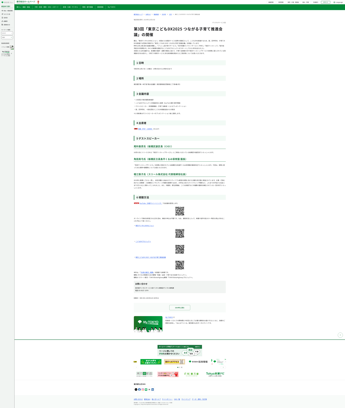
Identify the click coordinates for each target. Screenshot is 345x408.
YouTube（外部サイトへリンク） (151, 203)
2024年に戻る (179, 308)
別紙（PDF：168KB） (145, 129)
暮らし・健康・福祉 (23, 7)
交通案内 (315, 2)
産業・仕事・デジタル (70, 7)
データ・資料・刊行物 (199, 399)
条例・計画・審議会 (293, 2)
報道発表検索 (5, 43)
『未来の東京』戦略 (147, 272)
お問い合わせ (138, 399)
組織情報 (270, 2)
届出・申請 (306, 2)
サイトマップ (185, 399)
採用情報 (280, 2)
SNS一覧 (177, 399)
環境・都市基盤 (87, 7)
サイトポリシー (167, 399)
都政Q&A (147, 399)
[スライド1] (177, 367)
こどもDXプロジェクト (143, 241)
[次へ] (223, 367)
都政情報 (100, 7)
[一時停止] (182, 367)
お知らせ (325, 2)
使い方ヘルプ (156, 399)
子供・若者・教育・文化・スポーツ (46, 7)
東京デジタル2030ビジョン (145, 225)
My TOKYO (111, 7)
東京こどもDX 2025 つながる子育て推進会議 (151, 257)
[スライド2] (179, 367)
